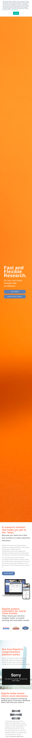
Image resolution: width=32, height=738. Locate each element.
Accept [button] (16, 13)
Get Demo (14, 291)
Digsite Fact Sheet (15, 296)
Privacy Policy (14, 9)
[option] (16, 264)
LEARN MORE (8, 573)
